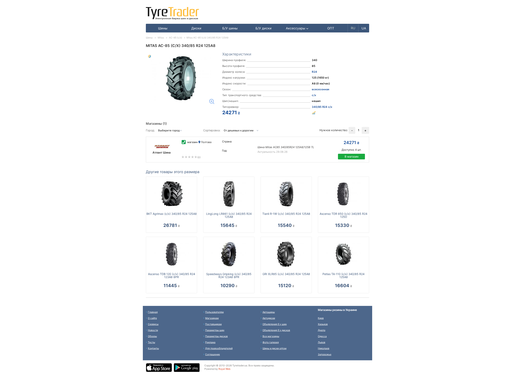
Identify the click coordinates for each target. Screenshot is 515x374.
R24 (314, 71)
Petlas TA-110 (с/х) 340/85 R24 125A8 (343, 275)
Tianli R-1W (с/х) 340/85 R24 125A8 (286, 213)
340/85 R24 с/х (322, 106)
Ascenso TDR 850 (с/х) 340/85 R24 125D (343, 215)
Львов (321, 342)
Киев (321, 318)
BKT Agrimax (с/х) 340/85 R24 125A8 (171, 213)
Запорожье (324, 354)
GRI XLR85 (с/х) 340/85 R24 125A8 (286, 274)
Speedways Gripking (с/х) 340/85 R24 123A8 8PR (228, 275)
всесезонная (320, 89)
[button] (297, 28)
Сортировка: (211, 130)
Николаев (323, 348)
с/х (314, 95)
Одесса (322, 336)
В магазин (351, 156)
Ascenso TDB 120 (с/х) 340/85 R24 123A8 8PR (171, 275)
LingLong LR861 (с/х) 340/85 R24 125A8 (229, 215)
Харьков (323, 324)
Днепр (321, 330)
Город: (150, 130)
